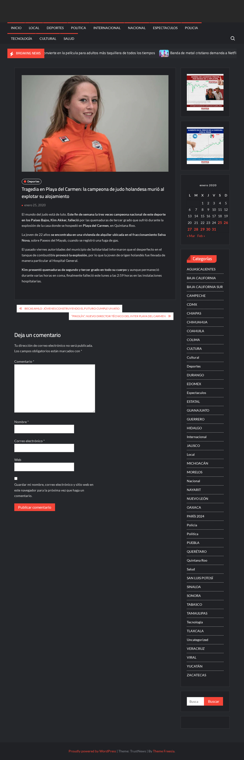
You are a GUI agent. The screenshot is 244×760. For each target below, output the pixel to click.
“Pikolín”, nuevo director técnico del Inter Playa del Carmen (118, 316)
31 (214, 229)
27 (190, 229)
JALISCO (193, 446)
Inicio (16, 28)
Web (17, 460)
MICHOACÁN (197, 463)
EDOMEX (194, 384)
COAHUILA (195, 331)
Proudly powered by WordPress (92, 751)
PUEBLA (193, 543)
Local (34, 28)
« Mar (191, 236)
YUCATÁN (195, 666)
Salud (69, 38)
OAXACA (194, 507)
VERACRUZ (196, 648)
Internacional (107, 28)
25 (220, 222)
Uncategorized (197, 640)
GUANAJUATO (198, 410)
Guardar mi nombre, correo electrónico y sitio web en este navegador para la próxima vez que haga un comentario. (53, 490)
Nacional (137, 28)
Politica (78, 28)
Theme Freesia (163, 751)
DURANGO (195, 375)
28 (196, 229)
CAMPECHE (196, 296)
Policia (191, 28)
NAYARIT (194, 490)
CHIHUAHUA (197, 322)
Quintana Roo (197, 560)
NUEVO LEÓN (197, 498)
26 (226, 222)
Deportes (55, 28)
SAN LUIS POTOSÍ (200, 578)
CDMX (192, 304)
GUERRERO (195, 419)
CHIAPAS (194, 313)
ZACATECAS (196, 675)
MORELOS (194, 472)
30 (208, 229)
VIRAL (191, 657)
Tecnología (21, 38)
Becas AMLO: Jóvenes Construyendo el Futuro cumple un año (72, 308)
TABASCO (194, 604)
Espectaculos (165, 28)
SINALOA (194, 587)
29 (202, 229)
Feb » (201, 236)
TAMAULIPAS (197, 613)
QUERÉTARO (197, 551)
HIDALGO (194, 428)
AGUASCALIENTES (201, 269)
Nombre (21, 422)
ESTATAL (193, 401)
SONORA (194, 596)
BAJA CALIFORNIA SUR (205, 287)
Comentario (24, 361)
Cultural (48, 38)
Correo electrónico (29, 441)
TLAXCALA (195, 631)
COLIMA (193, 340)
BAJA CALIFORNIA (201, 278)
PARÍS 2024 (195, 516)
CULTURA (194, 348)
